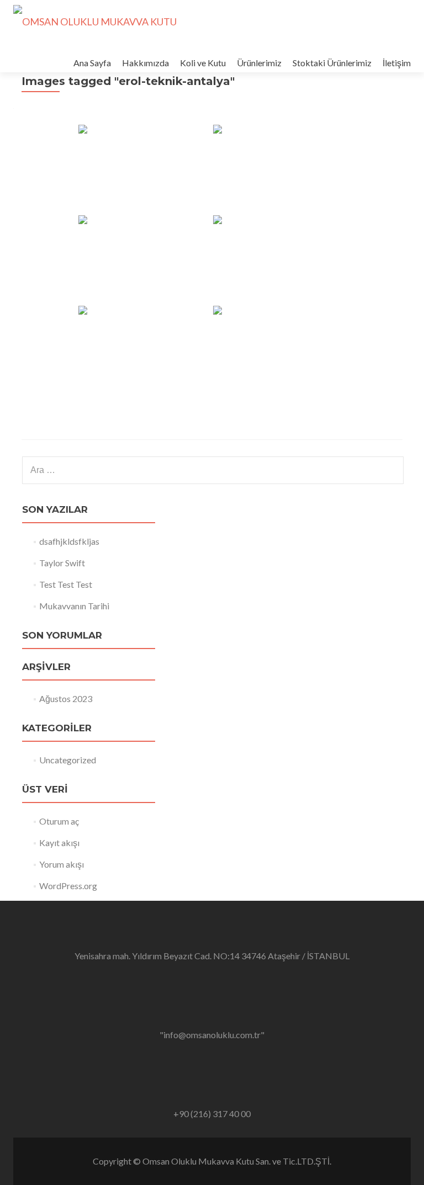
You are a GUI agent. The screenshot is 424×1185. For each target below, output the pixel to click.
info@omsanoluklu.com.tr (212, 1034)
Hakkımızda (145, 62)
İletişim (397, 62)
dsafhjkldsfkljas (69, 541)
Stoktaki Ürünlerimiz (332, 62)
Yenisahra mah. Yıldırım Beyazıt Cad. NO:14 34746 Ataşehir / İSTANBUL (212, 955)
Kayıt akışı (59, 842)
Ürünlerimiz (259, 62)
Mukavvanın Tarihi (74, 606)
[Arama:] (212, 470)
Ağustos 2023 (65, 698)
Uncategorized (67, 759)
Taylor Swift (62, 562)
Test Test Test (65, 584)
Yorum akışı (61, 864)
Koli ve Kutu (203, 62)
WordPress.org (68, 885)
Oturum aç (59, 821)
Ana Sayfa (92, 62)
